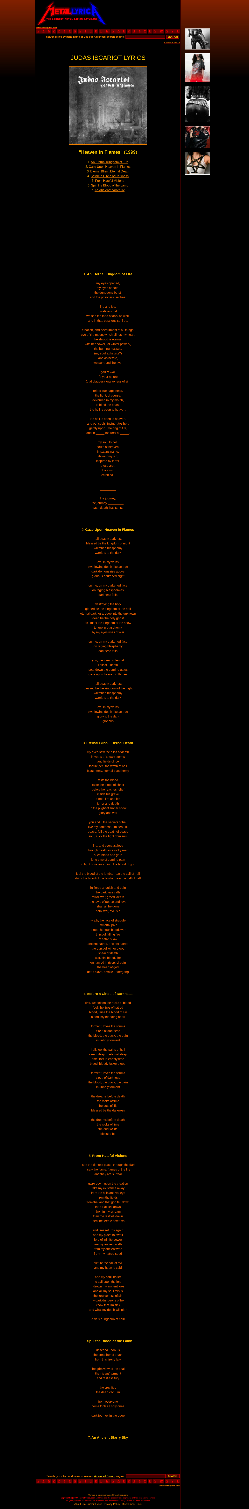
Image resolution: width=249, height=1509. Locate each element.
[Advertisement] (144, 13)
